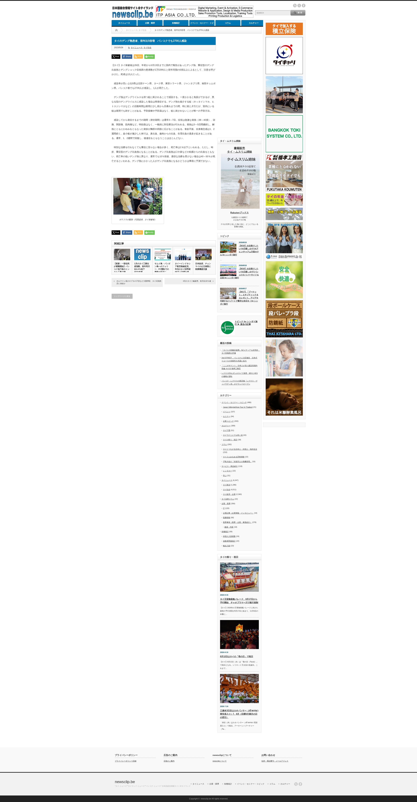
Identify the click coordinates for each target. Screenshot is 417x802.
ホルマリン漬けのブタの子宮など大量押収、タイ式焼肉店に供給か (138, 282)
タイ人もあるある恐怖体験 (233, 457)
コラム (228, 23)
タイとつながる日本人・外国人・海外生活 (240, 449)
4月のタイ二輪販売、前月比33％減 (197, 281)
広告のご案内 (169, 761)
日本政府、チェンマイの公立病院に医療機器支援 (203, 266)
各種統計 (176, 23)
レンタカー (227, 471)
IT (224, 508)
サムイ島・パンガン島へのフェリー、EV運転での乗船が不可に (162, 267)
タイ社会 (147, 47)
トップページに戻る (122, 296)
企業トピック (228, 421)
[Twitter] (296, 784)
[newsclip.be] (133, 18)
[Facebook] (300, 784)
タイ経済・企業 (229, 494)
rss (295, 5)
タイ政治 (226, 485)
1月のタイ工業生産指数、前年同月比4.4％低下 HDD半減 (142, 267)
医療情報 (226, 518)
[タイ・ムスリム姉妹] (240, 207)
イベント (226, 412)
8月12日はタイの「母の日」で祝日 (236, 656)
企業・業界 (150, 23)
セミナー (226, 416)
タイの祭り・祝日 (230, 440)
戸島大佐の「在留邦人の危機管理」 (237, 461)
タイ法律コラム (228, 499)
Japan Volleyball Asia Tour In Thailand (237, 407)
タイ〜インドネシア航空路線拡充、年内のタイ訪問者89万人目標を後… (183, 267)
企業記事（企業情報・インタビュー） (238, 513)
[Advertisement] (239, 86)
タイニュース (124, 23)
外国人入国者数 (229, 536)
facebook (303, 5)
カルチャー (254, 23)
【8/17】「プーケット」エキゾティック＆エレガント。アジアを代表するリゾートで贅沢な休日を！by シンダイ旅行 (239, 298)
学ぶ (225, 476)
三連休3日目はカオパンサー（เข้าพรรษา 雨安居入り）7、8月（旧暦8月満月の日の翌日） (239, 714)
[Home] (116, 30)
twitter (299, 5)
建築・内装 (228, 527)
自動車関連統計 (229, 541)
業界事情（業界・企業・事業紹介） (237, 522)
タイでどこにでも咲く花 (233, 435)
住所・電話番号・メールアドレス (274, 761)
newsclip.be (125, 782)
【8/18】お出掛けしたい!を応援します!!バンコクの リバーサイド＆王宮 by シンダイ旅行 (239, 273)
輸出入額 (226, 546)
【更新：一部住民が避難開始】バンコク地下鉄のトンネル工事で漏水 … (121, 269)
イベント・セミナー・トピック (202, 24)
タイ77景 (226, 430)
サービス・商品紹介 (230, 466)
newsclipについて (220, 761)
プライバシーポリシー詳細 (125, 761)
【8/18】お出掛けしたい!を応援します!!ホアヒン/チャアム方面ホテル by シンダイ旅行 (239, 250)
